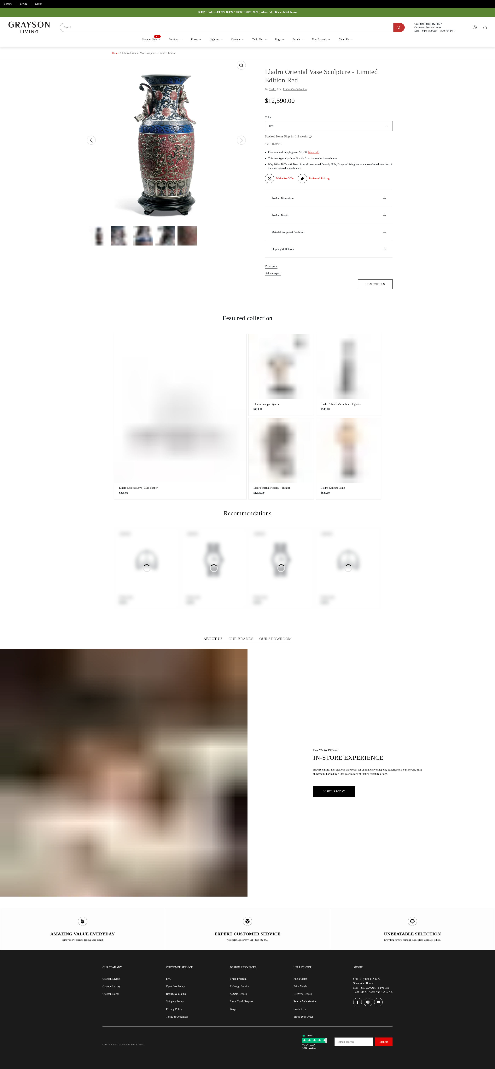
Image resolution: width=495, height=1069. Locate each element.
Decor (38, 3)
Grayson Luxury (111, 986)
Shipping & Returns (283, 249)
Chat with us (375, 284)
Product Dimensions (283, 198)
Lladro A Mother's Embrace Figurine (341, 404)
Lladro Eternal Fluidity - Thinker (271, 487)
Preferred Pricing (319, 178)
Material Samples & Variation (288, 232)
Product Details (280, 215)
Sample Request (238, 993)
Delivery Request (303, 993)
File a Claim (300, 978)
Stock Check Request (241, 1001)
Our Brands (241, 639)
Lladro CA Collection (295, 89)
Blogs (233, 1009)
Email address (346, 1041)
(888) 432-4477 (371, 979)
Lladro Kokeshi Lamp (333, 487)
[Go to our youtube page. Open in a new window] (378, 1002)
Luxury (8, 3)
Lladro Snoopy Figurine (266, 404)
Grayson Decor (110, 993)
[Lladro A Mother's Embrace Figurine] (348, 366)
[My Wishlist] (465, 27)
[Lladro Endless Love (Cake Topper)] (180, 408)
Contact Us (300, 1009)
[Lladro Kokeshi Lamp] (348, 450)
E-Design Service (239, 986)
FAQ (168, 978)
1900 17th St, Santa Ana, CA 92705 (373, 992)
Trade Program (238, 978)
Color (268, 117)
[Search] (399, 27)
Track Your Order (303, 1016)
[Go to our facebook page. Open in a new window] (357, 1002)
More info (313, 152)
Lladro (272, 89)
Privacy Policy (174, 1009)
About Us (213, 639)
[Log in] (474, 27)
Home (115, 53)
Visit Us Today (334, 791)
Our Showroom (275, 639)
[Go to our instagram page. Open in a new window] (368, 1002)
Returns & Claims (176, 993)
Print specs (271, 266)
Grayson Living (111, 978)
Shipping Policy (175, 1001)
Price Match (300, 986)
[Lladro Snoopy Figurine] (281, 366)
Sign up (384, 1041)
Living (23, 3)
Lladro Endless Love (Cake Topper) (139, 487)
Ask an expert (272, 273)
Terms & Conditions (177, 1016)
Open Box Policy (175, 986)
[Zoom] (241, 65)
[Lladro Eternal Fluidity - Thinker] (281, 450)
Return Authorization (305, 1001)
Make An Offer (285, 178)
